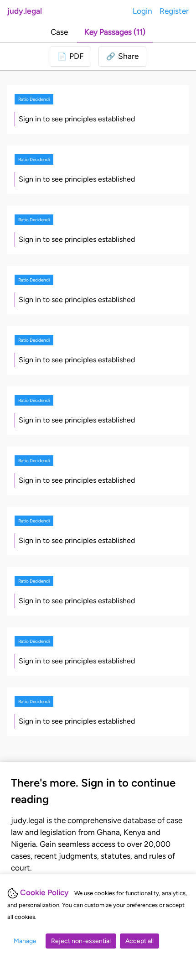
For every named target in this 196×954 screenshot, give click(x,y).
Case (59, 31)
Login (142, 11)
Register (174, 11)
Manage (25, 941)
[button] (122, 57)
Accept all (139, 941)
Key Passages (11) (114, 31)
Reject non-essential (81, 941)
